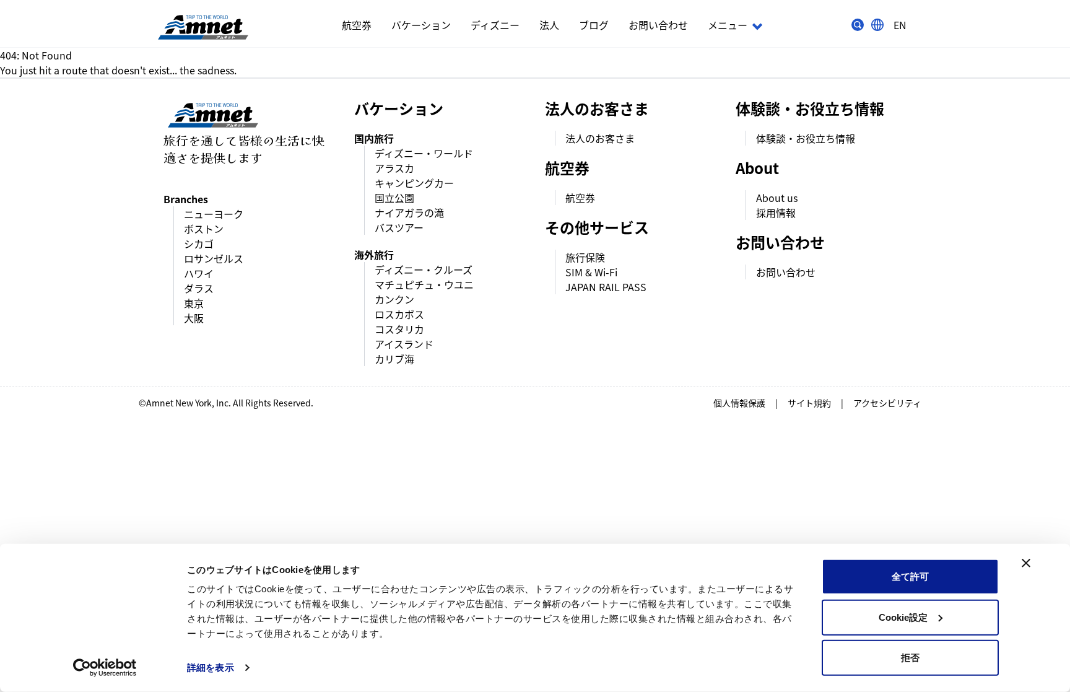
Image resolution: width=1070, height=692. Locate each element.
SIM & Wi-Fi (591, 272)
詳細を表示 (210, 667)
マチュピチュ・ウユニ (424, 284)
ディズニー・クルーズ (423, 269)
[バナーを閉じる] (1026, 563)
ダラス (199, 288)
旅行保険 (585, 257)
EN (900, 24)
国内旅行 (374, 138)
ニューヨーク (213, 213)
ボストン (204, 228)
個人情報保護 (739, 402)
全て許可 (910, 576)
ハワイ (199, 273)
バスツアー (399, 227)
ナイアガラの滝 (409, 212)
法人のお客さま (600, 138)
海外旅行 (374, 254)
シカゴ (199, 243)
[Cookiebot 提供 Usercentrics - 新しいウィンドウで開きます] (105, 668)
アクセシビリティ (887, 402)
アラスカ (394, 167)
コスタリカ (399, 329)
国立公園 (394, 197)
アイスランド (404, 343)
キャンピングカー (414, 182)
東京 (194, 303)
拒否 (910, 657)
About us (777, 197)
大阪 (194, 317)
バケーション (421, 24)
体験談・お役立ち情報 (805, 138)
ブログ (594, 24)
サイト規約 (809, 402)
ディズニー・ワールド (424, 153)
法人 (549, 24)
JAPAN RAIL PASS (605, 286)
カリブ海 (394, 358)
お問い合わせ (658, 24)
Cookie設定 (903, 616)
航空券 (357, 24)
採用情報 (776, 212)
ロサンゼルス (213, 258)
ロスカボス (399, 314)
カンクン (394, 299)
